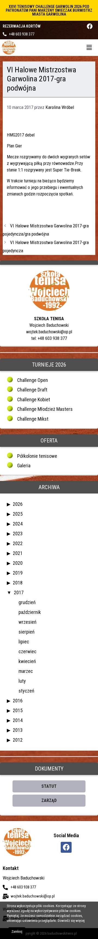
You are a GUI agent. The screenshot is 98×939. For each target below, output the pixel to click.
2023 (18, 533)
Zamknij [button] (16, 931)
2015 (18, 710)
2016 (18, 700)
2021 (18, 553)
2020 (18, 563)
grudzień (27, 602)
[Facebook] (90, 26)
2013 (18, 730)
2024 (18, 524)
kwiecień (27, 661)
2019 (18, 573)
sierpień (27, 632)
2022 (18, 543)
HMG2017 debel (21, 135)
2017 (19, 592)
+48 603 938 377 (21, 34)
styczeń (26, 691)
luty (22, 681)
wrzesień (27, 622)
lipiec (24, 641)
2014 (18, 720)
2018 (18, 583)
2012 (18, 740)
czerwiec (27, 651)
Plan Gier (14, 145)
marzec (26, 671)
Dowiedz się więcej (71, 921)
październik (30, 612)
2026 (18, 504)
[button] (89, 47)
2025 (18, 514)
